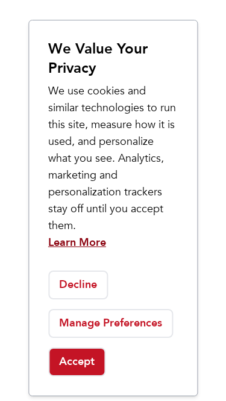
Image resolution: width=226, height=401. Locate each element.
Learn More (77, 242)
